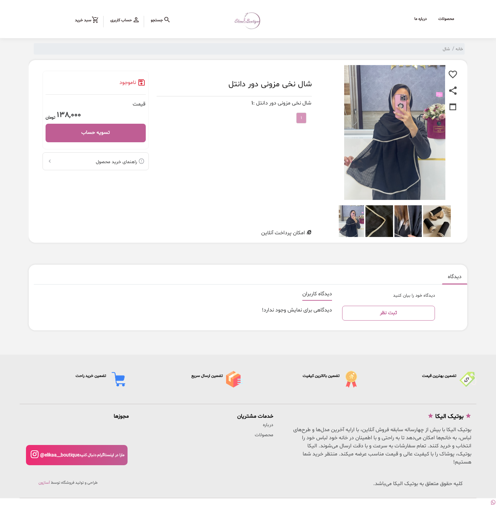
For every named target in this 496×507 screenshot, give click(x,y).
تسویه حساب (95, 132)
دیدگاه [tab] (455, 276)
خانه (459, 49)
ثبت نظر (388, 313)
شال (446, 49)
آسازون (44, 482)
